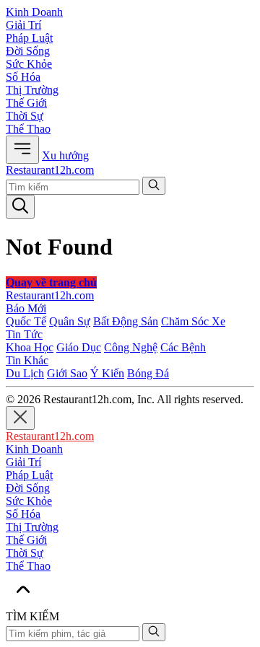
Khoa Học (29, 347)
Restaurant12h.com (50, 170)
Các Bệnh (183, 347)
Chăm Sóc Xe (193, 321)
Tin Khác (27, 360)
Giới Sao (67, 373)
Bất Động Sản (125, 321)
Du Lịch (25, 373)
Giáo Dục (78, 347)
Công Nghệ (130, 347)
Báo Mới (26, 308)
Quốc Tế (26, 321)
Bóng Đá (148, 373)
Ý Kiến (107, 373)
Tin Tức (24, 334)
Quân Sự (69, 321)
